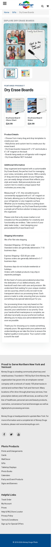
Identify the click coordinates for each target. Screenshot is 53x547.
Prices (4, 508)
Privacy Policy (7, 516)
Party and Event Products (12, 479)
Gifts (14, 12)
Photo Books (6, 471)
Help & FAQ (6, 512)
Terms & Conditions (9, 520)
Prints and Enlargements (12, 451)
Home (6, 12)
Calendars (5, 475)
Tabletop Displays (8, 467)
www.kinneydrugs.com (29, 424)
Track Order (6, 500)
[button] (42, 6)
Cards (3, 455)
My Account (6, 504)
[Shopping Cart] (48, 6)
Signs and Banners (9, 483)
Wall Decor (5, 459)
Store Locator (17, 512)
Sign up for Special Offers (12, 524)
